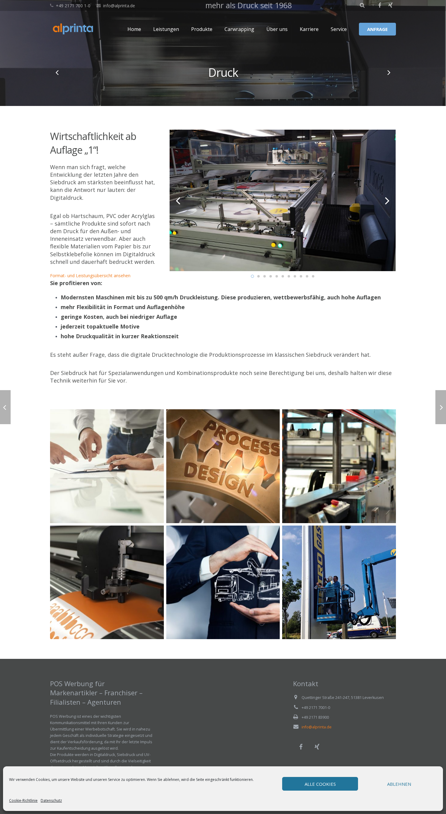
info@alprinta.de (119, 6)
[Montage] (339, 582)
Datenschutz (51, 800)
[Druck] (339, 466)
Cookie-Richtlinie (23, 800)
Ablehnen (399, 784)
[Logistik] (223, 582)
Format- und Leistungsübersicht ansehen (90, 275)
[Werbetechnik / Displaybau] (388, 72)
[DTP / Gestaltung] (57, 72)
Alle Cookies (320, 784)
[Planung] (107, 466)
